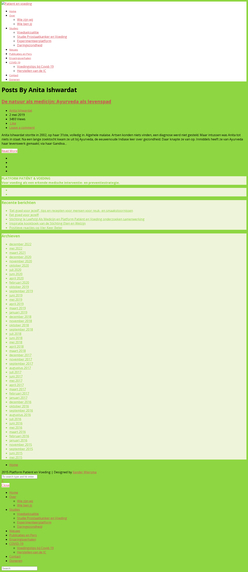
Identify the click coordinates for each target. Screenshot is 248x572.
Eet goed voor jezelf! (24, 215)
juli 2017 (15, 372)
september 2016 (21, 410)
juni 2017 (15, 376)
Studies (13, 28)
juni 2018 (15, 338)
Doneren (14, 79)
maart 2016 (17, 432)
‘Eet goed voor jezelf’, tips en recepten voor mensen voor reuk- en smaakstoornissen (71, 210)
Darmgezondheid (29, 45)
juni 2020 (15, 274)
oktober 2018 (19, 325)
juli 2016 (15, 419)
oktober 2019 (19, 287)
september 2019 (21, 291)
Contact (13, 75)
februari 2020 (19, 282)
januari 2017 (18, 398)
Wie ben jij (24, 24)
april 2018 (16, 346)
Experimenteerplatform (34, 41)
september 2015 (21, 449)
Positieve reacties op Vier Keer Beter (35, 228)
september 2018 (21, 329)
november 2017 (20, 359)
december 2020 (20, 257)
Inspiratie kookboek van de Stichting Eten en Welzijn (47, 223)
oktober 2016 (19, 406)
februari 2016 (19, 436)
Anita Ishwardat (20, 110)
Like (12, 123)
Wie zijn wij (25, 19)
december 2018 (20, 317)
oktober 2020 (19, 265)
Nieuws (13, 49)
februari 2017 (19, 393)
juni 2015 (15, 453)
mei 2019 (15, 299)
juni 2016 (15, 423)
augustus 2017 (20, 368)
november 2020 (20, 261)
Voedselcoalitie (28, 32)
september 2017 (21, 363)
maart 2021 (17, 253)
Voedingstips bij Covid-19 (35, 66)
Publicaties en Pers (20, 54)
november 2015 (20, 444)
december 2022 (20, 244)
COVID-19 (14, 62)
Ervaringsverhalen (20, 58)
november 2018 (20, 321)
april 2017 (16, 385)
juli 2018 (15, 334)
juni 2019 (15, 295)
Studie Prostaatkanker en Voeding (42, 37)
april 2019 (16, 304)
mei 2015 (15, 457)
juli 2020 (15, 270)
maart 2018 (17, 351)
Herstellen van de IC (31, 71)
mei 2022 (15, 248)
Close (5, 485)
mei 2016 (15, 427)
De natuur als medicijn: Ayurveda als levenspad (56, 101)
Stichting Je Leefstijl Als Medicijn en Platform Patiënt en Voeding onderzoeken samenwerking (77, 219)
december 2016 (20, 402)
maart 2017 (17, 389)
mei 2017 (15, 380)
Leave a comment (22, 127)
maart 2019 (17, 308)
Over (12, 15)
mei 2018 (15, 342)
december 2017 (20, 355)
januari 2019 (18, 312)
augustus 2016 (20, 415)
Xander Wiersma (84, 472)
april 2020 (16, 278)
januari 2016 (18, 440)
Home (12, 11)
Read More (9, 151)
